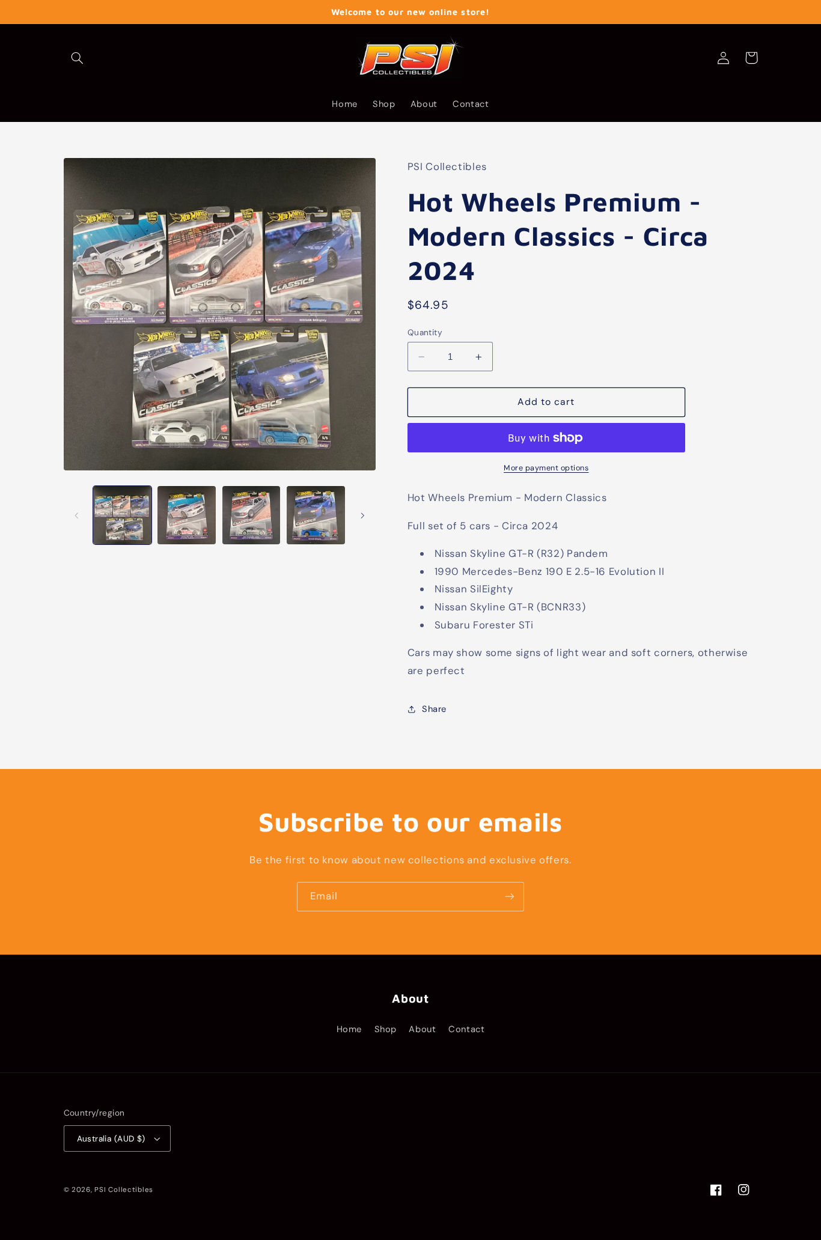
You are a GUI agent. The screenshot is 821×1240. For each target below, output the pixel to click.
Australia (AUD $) (111, 1138)
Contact (466, 1029)
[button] (77, 57)
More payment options (546, 468)
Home (349, 1029)
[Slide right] (362, 515)
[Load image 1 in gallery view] (122, 515)
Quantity (424, 332)
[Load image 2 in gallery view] (186, 515)
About (422, 1029)
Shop (385, 1029)
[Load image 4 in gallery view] (316, 515)
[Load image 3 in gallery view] (251, 515)
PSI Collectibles (123, 1189)
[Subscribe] (509, 896)
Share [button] (434, 709)
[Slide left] (77, 515)
